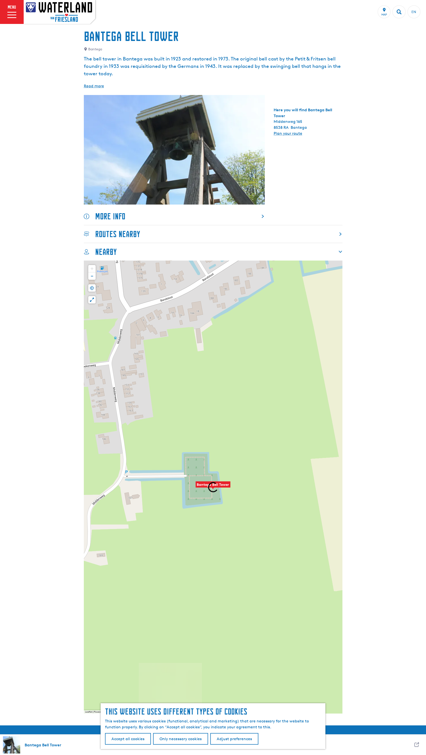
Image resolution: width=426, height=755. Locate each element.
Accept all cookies (127, 738)
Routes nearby (117, 234)
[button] (92, 268)
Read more (94, 86)
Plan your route (288, 133)
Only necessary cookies (181, 738)
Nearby (106, 252)
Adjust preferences (234, 738)
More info (110, 216)
